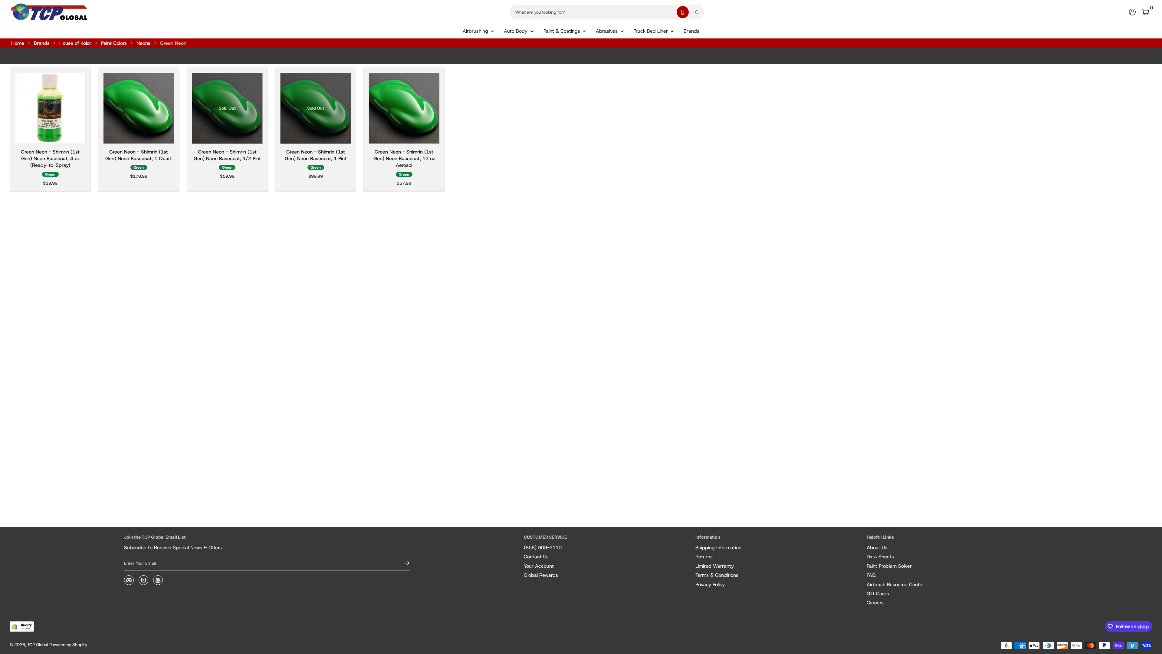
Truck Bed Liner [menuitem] (651, 31)
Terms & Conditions (716, 575)
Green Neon (173, 43)
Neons (143, 43)
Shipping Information (718, 547)
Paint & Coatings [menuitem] (561, 31)
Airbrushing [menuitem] (475, 31)
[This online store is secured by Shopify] (22, 626)
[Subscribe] (404, 563)
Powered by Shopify (68, 644)
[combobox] (592, 12)
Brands (42, 43)
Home (17, 43)
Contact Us (536, 556)
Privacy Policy (710, 584)
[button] (683, 12)
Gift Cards (878, 593)
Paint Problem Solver (889, 566)
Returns (704, 556)
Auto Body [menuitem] (515, 31)
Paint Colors (114, 43)
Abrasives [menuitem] (607, 31)
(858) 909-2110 (543, 547)
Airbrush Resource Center (895, 584)
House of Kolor (75, 43)
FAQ (871, 575)
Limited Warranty (714, 566)
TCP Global (37, 644)
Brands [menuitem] (691, 31)
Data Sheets (880, 556)
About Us (877, 547)
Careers (875, 603)
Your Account (539, 566)
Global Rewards (541, 575)
